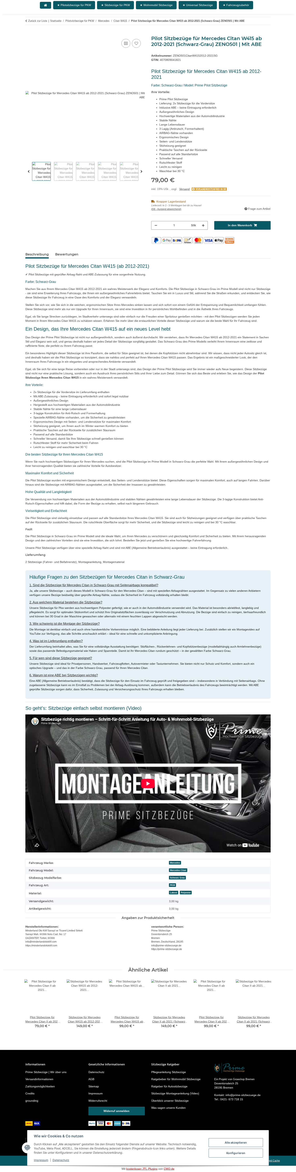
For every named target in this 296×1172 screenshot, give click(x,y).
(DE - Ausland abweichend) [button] (166, 209)
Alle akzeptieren (236, 1142)
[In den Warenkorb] (28, 33)
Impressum (41, 1160)
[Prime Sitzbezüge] (45, 5)
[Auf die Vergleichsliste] (125, 43)
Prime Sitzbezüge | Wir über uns (45, 1072)
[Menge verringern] (155, 225)
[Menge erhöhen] (203, 225)
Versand (184, 189)
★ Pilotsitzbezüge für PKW (74, 5)
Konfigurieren (235, 1153)
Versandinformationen (39, 1079)
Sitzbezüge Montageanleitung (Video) (175, 1093)
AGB (91, 1079)
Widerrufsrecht (97, 1100)
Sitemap (93, 1086)
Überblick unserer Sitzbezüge (170, 1100)
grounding (31, 1100)
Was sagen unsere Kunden (168, 1107)
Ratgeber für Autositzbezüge (169, 1086)
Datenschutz (61, 1160)
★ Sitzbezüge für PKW (115, 5)
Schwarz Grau (177, 877)
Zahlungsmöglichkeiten (40, 1086)
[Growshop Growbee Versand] (33, 1123)
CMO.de (169, 1168)
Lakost (173, 892)
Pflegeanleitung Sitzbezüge (168, 1072)
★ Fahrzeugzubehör (236, 5)
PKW (172, 885)
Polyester (186, 892)
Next (141, 171)
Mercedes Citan (178, 870)
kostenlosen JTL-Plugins (141, 1168)
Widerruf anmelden (116, 1111)
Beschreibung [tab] (37, 254)
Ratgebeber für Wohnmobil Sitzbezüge (176, 1079)
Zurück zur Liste (37, 20)
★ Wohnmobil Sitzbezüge (156, 5)
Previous (28, 171)
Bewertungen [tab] (66, 254)
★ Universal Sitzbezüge (198, 5)
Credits (29, 1093)
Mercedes (175, 863)
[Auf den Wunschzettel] (136, 43)
